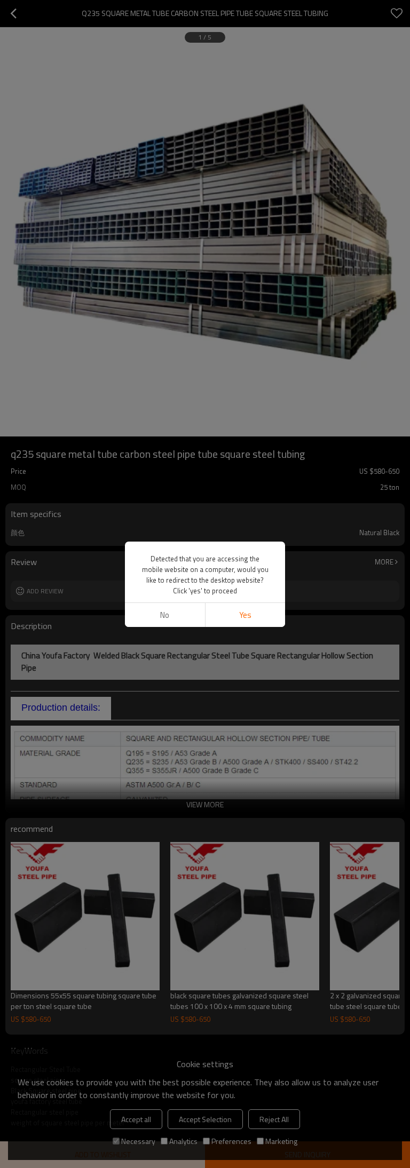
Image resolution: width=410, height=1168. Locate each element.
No (164, 615)
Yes (245, 615)
